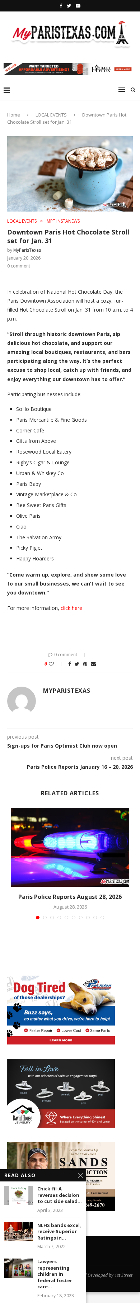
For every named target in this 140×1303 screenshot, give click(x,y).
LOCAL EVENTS (51, 115)
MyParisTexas (27, 250)
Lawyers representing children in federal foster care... (54, 1274)
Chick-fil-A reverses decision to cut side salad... (59, 1195)
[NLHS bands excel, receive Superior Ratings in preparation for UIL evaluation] (18, 1231)
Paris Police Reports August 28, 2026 (70, 897)
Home (13, 115)
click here (71, 608)
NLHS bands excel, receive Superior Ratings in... (59, 1231)
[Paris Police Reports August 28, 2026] (70, 847)
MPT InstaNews (63, 221)
